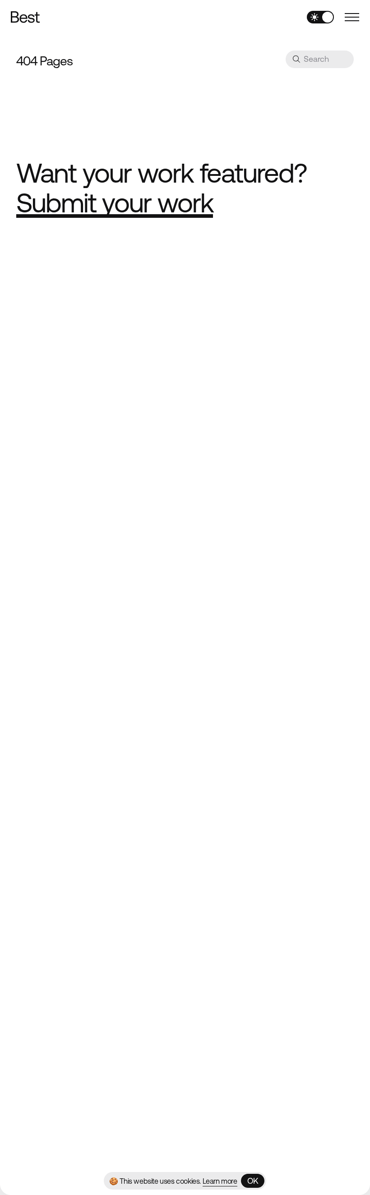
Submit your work (114, 203)
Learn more (220, 1181)
